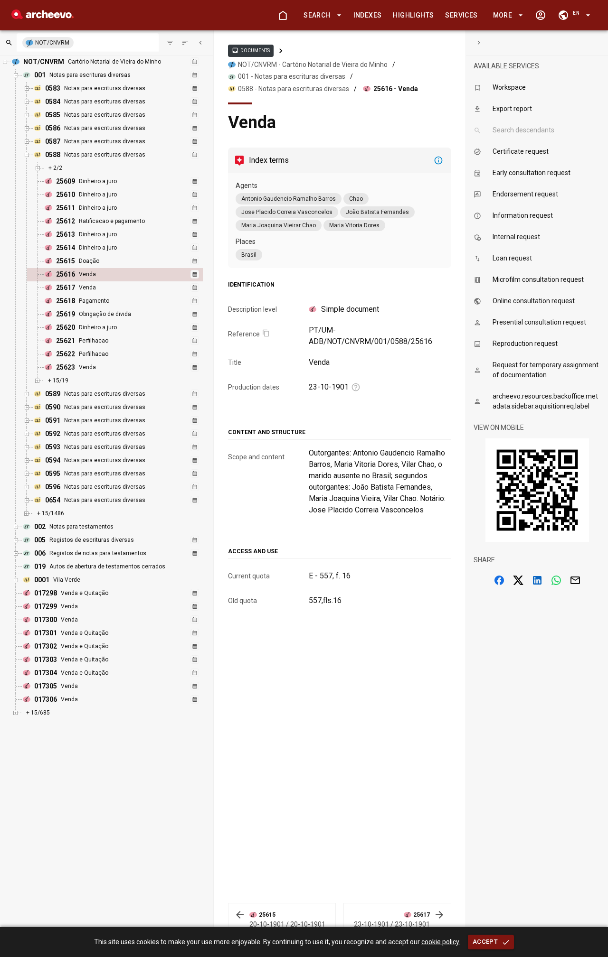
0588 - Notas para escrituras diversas (293, 89)
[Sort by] (170, 42)
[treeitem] (125, 274)
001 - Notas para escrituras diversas (291, 76)
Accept (485, 941)
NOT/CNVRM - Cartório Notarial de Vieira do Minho (313, 64)
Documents (251, 50)
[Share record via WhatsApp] (556, 580)
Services (461, 15)
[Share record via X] (518, 580)
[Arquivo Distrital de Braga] (42, 16)
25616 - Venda (395, 89)
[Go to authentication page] (540, 15)
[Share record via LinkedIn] (537, 580)
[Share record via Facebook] (499, 580)
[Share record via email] (575, 580)
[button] (320, 15)
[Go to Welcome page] (282, 15)
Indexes (367, 15)
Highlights (413, 15)
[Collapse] (200, 42)
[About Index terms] (438, 160)
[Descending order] (185, 42)
